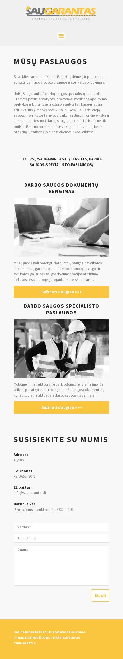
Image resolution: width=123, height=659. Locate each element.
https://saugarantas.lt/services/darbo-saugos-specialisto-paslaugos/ (61, 162)
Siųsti (100, 595)
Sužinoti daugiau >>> (61, 292)
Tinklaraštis (25, 643)
